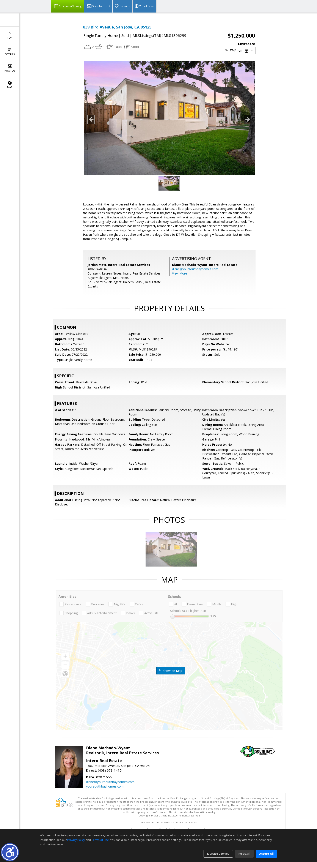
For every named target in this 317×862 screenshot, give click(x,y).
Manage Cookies (218, 854)
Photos (10, 71)
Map (10, 87)
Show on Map (172, 671)
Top (9, 37)
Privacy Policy (76, 840)
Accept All (266, 854)
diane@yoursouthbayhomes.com (195, 269)
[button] (10, 852)
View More (179, 273)
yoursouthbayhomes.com (105, 786)
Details (10, 54)
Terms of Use (100, 840)
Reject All (244, 854)
